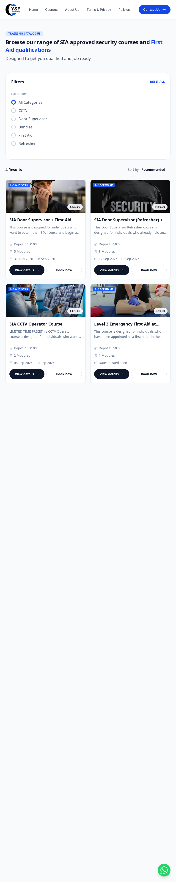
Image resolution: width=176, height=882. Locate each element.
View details (24, 270)
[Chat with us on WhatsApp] (164, 870)
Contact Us (151, 9)
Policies (124, 9)
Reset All (157, 82)
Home (33, 9)
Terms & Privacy (99, 9)
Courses (51, 9)
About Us (72, 9)
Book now (64, 270)
